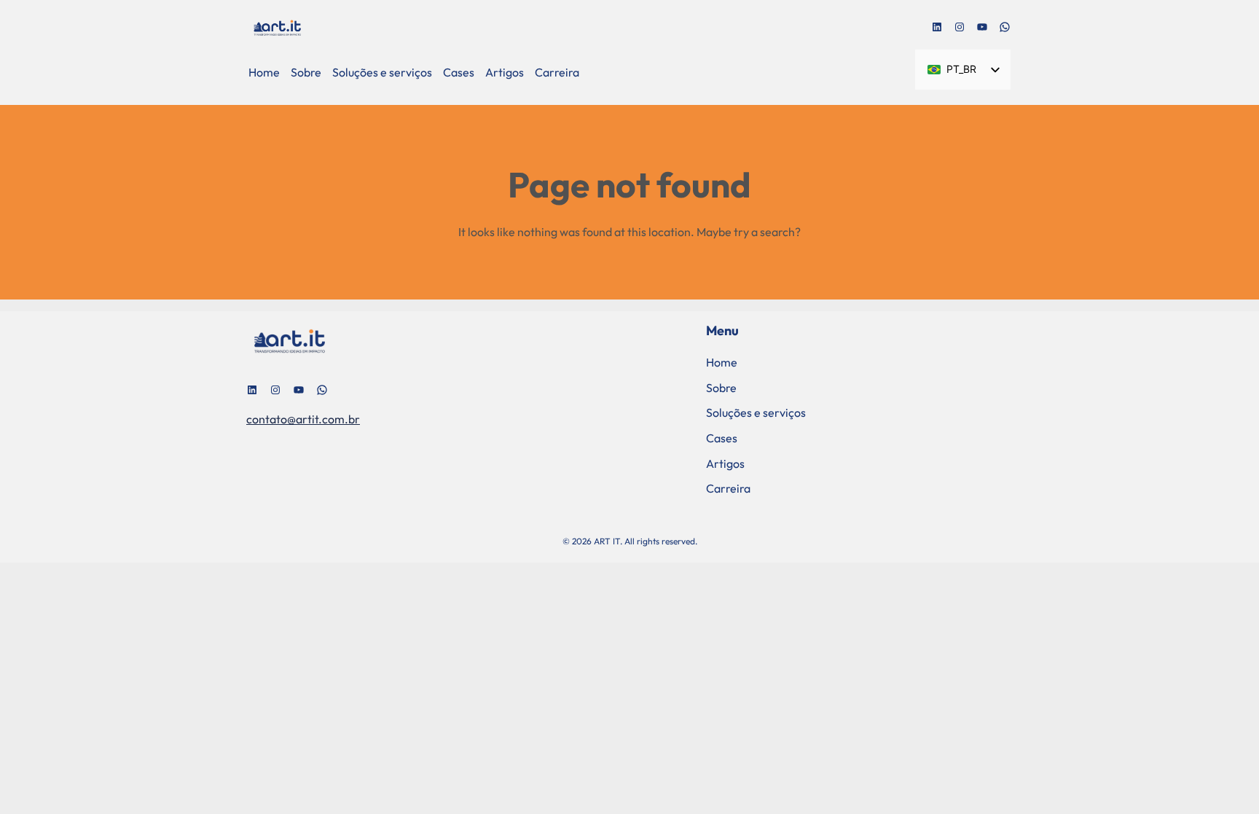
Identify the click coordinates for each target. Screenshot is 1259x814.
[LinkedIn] (937, 27)
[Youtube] (982, 27)
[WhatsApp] (1005, 27)
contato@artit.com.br (303, 419)
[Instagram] (959, 27)
